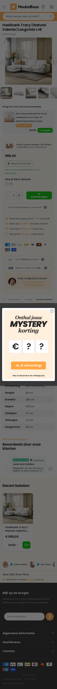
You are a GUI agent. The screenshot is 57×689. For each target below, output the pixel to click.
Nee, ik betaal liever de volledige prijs (28, 375)
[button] (28, 341)
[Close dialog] (52, 310)
